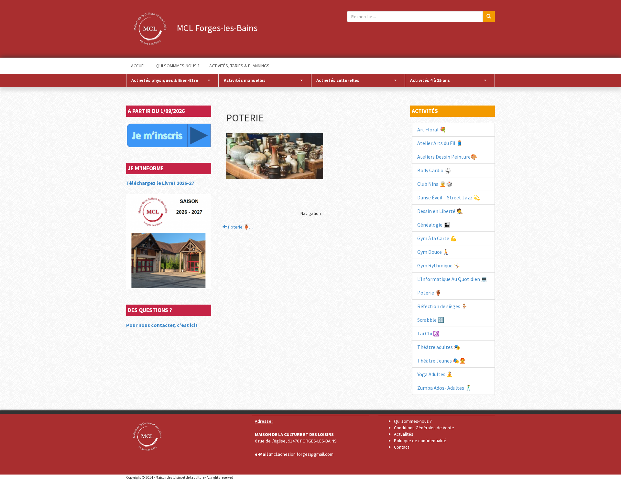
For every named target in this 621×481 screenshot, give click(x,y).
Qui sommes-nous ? (413, 421)
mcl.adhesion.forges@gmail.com (301, 454)
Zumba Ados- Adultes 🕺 (444, 388)
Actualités (403, 434)
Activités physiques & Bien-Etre (164, 80)
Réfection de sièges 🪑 (442, 306)
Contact (401, 447)
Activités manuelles (245, 80)
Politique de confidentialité (420, 440)
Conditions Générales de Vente (424, 428)
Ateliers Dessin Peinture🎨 (447, 156)
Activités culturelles (337, 80)
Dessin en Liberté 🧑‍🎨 (440, 211)
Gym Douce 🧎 (433, 252)
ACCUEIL (139, 66)
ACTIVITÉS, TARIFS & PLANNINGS (239, 66)
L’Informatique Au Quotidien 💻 (452, 279)
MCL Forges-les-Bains (216, 28)
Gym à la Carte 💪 (437, 238)
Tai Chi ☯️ (428, 333)
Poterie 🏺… (240, 227)
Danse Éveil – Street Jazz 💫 (448, 197)
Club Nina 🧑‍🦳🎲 (434, 184)
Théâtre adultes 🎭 (438, 347)
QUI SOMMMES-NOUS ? (178, 66)
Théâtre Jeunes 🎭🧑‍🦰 (441, 360)
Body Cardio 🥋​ (434, 170)
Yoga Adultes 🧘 (435, 374)
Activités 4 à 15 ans (430, 80)
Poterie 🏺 (429, 292)
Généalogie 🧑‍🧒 (433, 224)
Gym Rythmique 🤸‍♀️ (438, 265)
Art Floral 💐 (431, 129)
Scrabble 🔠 (430, 320)
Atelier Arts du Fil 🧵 (440, 143)
